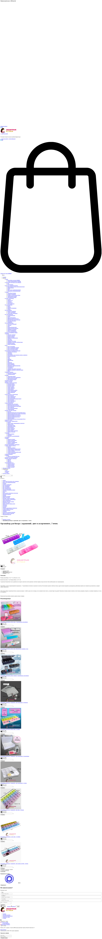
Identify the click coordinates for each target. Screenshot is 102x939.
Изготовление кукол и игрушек (14, 319)
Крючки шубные (11, 336)
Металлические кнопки (12, 378)
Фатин (9, 316)
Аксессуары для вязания (12, 313)
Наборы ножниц (11, 433)
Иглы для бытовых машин (13, 348)
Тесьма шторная (11, 464)
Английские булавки (12, 293)
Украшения (10, 321)
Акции (6, 279)
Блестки (9, 446)
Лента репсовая (11, 399)
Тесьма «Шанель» (11, 388)
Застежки (7, 333)
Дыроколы (10, 352)
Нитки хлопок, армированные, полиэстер (16, 423)
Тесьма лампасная (11, 392)
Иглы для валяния (11, 346)
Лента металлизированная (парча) (14, 398)
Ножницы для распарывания (13, 436)
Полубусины (10, 302)
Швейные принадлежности (13, 318)
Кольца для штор (11, 467)
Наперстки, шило (8, 420)
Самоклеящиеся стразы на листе (14, 448)
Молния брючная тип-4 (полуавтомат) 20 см (16, 412)
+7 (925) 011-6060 (4, 922)
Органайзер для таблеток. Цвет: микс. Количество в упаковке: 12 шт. (14, 648)
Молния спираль (11, 417)
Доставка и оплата (6, 468)
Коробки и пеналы (9, 380)
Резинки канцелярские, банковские (12, 444)
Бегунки (9, 411)
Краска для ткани (8, 381)
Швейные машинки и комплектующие (15, 369)
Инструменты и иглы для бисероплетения (16, 286)
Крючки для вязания (12, 311)
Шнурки (9, 459)
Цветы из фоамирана (12, 330)
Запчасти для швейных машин (11, 332)
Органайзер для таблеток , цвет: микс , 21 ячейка (10, 836)
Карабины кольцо (11, 343)
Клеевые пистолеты (12, 356)
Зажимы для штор (11, 463)
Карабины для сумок (12, 341)
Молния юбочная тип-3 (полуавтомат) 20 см (16, 419)
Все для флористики (9, 322)
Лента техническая (9, 403)
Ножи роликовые (11, 364)
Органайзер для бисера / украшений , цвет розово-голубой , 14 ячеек (14, 863)
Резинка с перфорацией (12, 442)
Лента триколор (11, 401)
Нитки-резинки (11, 427)
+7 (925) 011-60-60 (4, 133)
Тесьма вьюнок (11, 389)
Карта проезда (3, 929)
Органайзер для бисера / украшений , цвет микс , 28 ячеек (12, 809)
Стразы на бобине (11, 451)
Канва (9, 305)
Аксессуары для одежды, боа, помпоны (13, 282)
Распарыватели (11, 366)
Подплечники (10, 284)
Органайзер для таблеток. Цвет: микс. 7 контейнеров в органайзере (14, 622)
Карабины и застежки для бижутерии (15, 342)
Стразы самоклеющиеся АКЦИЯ (14, 281)
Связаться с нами (6, 917)
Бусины (9, 299)
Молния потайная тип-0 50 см (14, 416)
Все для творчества (9, 314)
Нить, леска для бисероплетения (14, 289)
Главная (4, 277)
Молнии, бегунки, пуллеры (10, 410)
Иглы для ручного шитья (13, 349)
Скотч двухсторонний (12, 324)
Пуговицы (7, 437)
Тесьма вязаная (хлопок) (12, 390)
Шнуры (9, 460)
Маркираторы (10, 360)
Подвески (10, 301)
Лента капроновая (11, 397)
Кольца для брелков (11, 344)
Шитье (9, 393)
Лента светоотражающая (12, 408)
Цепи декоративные (12, 317)
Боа (8, 283)
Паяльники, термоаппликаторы (14, 365)
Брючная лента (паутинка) (13, 404)
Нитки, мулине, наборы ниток (11, 421)
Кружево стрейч (11, 385)
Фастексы (10, 338)
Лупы (9, 358)
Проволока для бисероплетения (14, 290)
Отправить (3, 904)
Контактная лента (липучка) (13, 405)
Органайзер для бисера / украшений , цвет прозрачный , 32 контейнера (14, 756)
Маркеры (9, 359)
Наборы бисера (11, 287)
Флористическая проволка (13, 328)
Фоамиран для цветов (12, 329)
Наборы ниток (10, 424)
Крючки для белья (11, 335)
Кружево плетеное (11, 384)
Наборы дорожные (11, 431)
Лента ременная (11, 407)
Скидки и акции (6, 473)
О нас (6, 470)
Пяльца (9, 309)
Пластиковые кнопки (12, 379)
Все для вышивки (8, 304)
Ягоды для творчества (12, 331)
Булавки (6, 292)
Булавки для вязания (12, 294)
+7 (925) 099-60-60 (11, 138)
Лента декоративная (12, 396)
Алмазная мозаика (11, 374)
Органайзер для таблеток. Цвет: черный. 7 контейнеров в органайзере (14, 675)
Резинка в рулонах (11, 439)
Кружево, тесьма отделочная (11, 382)
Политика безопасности (8, 915)
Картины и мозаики (9, 372)
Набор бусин (10, 300)
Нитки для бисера (11, 428)
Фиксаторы (10, 340)
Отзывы (6, 472)
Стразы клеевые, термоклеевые (14, 449)
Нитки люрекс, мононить (13, 430)
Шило (9, 370)
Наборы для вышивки (12, 308)
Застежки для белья (11, 334)
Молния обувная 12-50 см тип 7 (14, 414)
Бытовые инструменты (12, 351)
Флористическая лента (12, 327)
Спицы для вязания (11, 312)
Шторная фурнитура (9, 462)
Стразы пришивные (12, 453)
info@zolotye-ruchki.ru (5, 924)
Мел (8, 361)
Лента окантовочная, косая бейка (14, 406)
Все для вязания (8, 310)
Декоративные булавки (12, 296)
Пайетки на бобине (11, 447)
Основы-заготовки (11, 315)
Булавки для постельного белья (14, 295)
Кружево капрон (11, 383)
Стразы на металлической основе (14, 452)
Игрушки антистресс (12, 320)
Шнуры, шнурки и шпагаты (10, 458)
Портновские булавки (12, 297)
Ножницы (7, 432)
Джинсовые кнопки (12, 376)
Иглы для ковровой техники (13, 347)
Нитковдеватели (11, 363)
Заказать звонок (3, 134)
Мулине (9, 306)
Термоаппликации (9, 454)
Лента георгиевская (12, 400)
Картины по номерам (12, 373)
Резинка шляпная (11, 443)
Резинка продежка (11, 441)
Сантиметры (10, 367)
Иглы (6, 345)
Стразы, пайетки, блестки (10, 445)
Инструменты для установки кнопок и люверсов (17, 354)
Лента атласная (11, 395)
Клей (9, 357)
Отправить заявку (4, 937)
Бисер (9, 288)
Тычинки (9, 325)
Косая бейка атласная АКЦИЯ (14, 280)
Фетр (9, 326)
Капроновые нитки (11, 426)
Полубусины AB (11, 303)
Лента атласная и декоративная (11, 394)
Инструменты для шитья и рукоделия (12, 350)
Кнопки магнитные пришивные (14, 377)
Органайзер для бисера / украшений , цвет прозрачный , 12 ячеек (13, 783)
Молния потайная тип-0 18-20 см (14, 415)
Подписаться (3, 885)
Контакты (7, 471)
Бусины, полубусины (9, 298)
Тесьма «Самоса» (11, 387)
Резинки (7, 438)
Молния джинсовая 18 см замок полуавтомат (17, 413)
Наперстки (10, 362)
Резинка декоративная (12, 440)
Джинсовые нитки (11, 425)
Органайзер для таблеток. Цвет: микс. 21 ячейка (10, 729)
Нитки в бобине (11, 429)
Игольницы (10, 353)
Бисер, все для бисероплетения (11, 285)
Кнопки (6, 375)
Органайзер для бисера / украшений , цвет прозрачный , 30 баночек (14, 702)
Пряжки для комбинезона (13, 337)
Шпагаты (9, 461)
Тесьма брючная (11, 409)
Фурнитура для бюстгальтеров (11, 457)
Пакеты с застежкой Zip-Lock (13, 456)
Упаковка (7, 455)
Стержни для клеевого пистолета (14, 368)
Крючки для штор (11, 465)
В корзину (2, 626)
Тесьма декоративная (12, 391)
